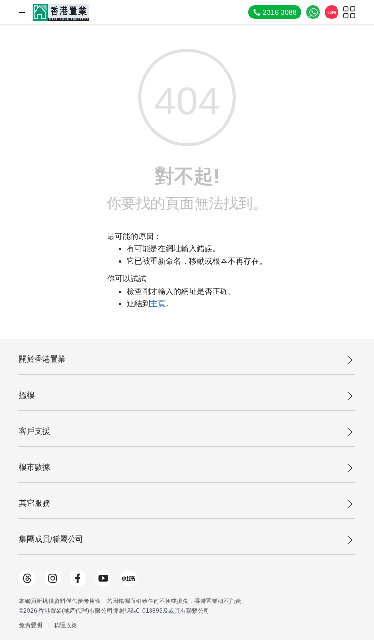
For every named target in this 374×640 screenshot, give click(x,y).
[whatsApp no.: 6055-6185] (313, 12)
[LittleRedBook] (128, 578)
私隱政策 (65, 625)
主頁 (158, 303)
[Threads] (27, 578)
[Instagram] (52, 578)
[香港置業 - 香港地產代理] (61, 12)
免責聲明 (30, 625)
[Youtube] (103, 578)
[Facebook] (78, 578)
